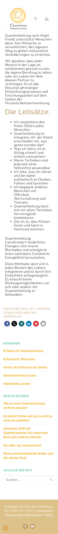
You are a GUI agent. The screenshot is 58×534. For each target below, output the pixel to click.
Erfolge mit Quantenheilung (23, 351)
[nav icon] (47, 19)
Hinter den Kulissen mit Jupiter (25, 367)
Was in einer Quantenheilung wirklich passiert (24, 405)
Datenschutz (14, 515)
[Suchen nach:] (29, 479)
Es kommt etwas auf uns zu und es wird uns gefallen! (28, 418)
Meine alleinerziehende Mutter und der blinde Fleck (28, 455)
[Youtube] (32, 526)
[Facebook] (25, 526)
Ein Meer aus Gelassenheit (22, 445)
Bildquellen (34, 515)
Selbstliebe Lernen (16, 383)
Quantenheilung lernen (19, 375)
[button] (7, 323)
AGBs (49, 515)
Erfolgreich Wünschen (19, 359)
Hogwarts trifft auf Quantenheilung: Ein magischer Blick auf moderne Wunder (25, 432)
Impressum (44, 510)
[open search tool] (35, 19)
